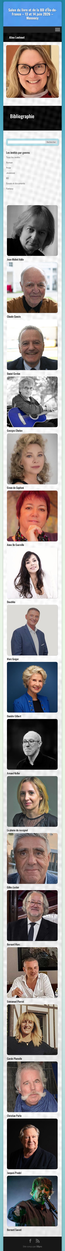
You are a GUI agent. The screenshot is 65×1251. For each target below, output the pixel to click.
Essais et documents (15, 183)
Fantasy (9, 188)
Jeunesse (10, 173)
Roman (9, 162)
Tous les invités (13, 157)
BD (7, 178)
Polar (8, 167)
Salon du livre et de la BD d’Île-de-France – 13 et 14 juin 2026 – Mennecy (32, 14)
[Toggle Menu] (57, 29)
